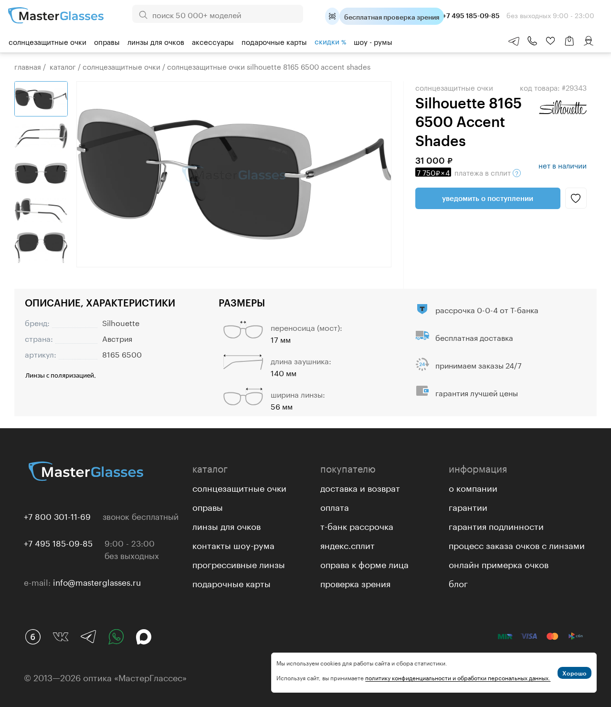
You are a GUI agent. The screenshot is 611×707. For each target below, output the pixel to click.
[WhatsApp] (116, 636)
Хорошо (574, 673)
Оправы (107, 41)
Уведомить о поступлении (487, 198)
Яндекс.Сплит (347, 544)
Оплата (334, 506)
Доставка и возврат (360, 487)
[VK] (60, 636)
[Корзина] (569, 45)
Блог (458, 582)
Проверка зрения (355, 582)
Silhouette (120, 322)
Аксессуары (213, 41)
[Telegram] (88, 636)
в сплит (465, 172)
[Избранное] (550, 41)
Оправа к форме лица (364, 563)
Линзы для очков (155, 41)
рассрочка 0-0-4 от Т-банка (486, 309)
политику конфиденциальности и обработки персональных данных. (457, 677)
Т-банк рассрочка (356, 525)
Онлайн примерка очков (498, 563)
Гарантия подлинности (496, 525)
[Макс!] (143, 636)
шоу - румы (373, 41)
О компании (473, 487)
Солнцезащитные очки (47, 41)
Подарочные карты (274, 41)
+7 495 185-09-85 (58, 542)
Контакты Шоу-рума (233, 544)
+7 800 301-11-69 (57, 515)
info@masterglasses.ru (97, 581)
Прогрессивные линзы (238, 563)
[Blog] (33, 636)
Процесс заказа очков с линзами (517, 544)
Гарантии (468, 506)
